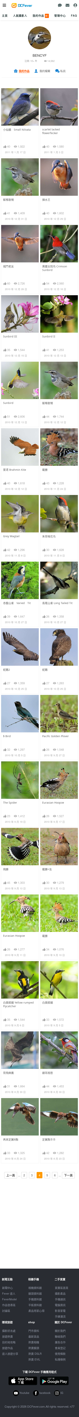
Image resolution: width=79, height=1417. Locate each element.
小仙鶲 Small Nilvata (17, 129)
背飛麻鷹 (8, 1073)
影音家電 (60, 1311)
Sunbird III (10, 336)
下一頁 (68, 1175)
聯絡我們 (60, 1336)
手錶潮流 (60, 1316)
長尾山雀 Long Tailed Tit (57, 603)
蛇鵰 (45, 669)
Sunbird (8, 403)
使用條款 (60, 1354)
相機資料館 (35, 1288)
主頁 (5, 15)
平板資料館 (35, 1305)
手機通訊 (60, 1299)
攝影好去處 (9, 1331)
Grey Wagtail (11, 536)
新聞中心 (7, 1288)
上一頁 (10, 1175)
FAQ (74, 15)
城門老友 (8, 266)
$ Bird (7, 736)
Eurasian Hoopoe (53, 802)
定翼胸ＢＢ (49, 1139)
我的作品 (40, 15)
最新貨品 (33, 1336)
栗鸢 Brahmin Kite (14, 470)
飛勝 (5, 869)
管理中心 (60, 15)
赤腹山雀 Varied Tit (17, 603)
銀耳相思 (47, 1073)
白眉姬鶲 (47, 1002)
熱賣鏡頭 (33, 1348)
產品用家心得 (36, 1311)
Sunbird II (48, 336)
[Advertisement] (39, 1229)
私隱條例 (60, 1359)
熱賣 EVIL (34, 1359)
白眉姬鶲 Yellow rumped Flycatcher (18, 1004)
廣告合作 (60, 1342)
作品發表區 (9, 1305)
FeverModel (9, 1299)
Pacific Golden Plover (55, 736)
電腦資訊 (60, 1305)
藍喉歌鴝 (8, 199)
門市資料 (33, 1331)
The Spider (10, 802)
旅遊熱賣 (7, 1336)
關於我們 (60, 1331)
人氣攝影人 (20, 15)
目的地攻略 (9, 1342)
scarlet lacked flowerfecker (51, 131)
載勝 (45, 470)
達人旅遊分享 (10, 1354)
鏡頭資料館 (35, 1293)
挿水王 (46, 199)
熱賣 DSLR (35, 1354)
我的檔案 (45, 71)
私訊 (63, 71)
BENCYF (40, 55)
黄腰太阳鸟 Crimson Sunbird (54, 268)
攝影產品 (60, 1293)
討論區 (6, 1311)
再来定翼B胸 (10, 1139)
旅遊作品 (7, 1348)
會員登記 (60, 1348)
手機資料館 (35, 1299)
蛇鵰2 (6, 669)
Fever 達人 (8, 1293)
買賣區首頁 (61, 1288)
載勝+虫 (47, 869)
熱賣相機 (33, 1342)
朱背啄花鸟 (49, 536)
